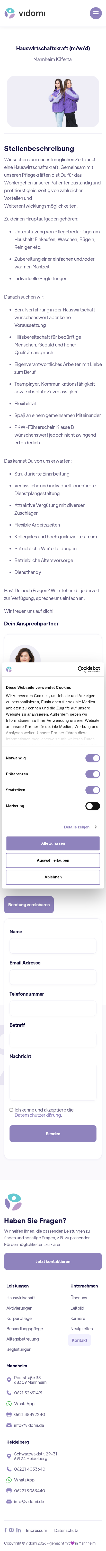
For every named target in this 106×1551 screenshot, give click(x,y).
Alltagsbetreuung (22, 1339)
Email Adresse (25, 962)
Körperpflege (19, 1318)
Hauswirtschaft (20, 1297)
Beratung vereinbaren (29, 904)
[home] (25, 13)
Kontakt (79, 1340)
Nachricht (20, 1056)
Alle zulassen (53, 843)
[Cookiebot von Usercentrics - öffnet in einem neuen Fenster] (77, 669)
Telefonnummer (27, 993)
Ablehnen (53, 877)
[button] (96, 13)
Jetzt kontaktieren (53, 1261)
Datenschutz (66, 1530)
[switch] (92, 774)
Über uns (78, 1297)
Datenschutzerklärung (38, 1115)
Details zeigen (77, 827)
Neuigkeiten (81, 1328)
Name (16, 931)
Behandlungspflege (24, 1328)
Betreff (17, 1025)
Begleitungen (18, 1349)
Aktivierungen (19, 1308)
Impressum (36, 1530)
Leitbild (77, 1308)
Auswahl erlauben (53, 860)
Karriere (77, 1318)
